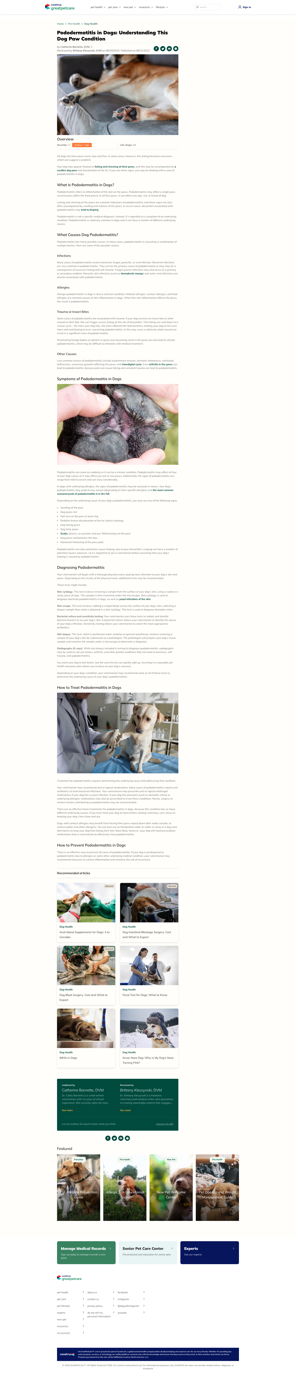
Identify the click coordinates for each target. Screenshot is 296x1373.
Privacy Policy (95, 1305)
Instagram (123, 1299)
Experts (61, 1312)
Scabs (64, 533)
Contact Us (93, 1299)
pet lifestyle (63, 1305)
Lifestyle (160, 7)
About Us (92, 1292)
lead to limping (89, 209)
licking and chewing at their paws (114, 166)
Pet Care (113, 7)
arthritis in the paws (161, 364)
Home (60, 23)
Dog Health (91, 23)
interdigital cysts (132, 364)
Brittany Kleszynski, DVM (87, 50)
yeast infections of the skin (135, 599)
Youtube (122, 1312)
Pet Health (96, 7)
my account (63, 1333)
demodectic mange (132, 273)
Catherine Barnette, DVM (76, 46)
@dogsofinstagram (128, 1305)
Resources (144, 7)
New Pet (128, 7)
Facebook (123, 1292)
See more (67, 1110)
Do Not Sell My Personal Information (99, 1314)
